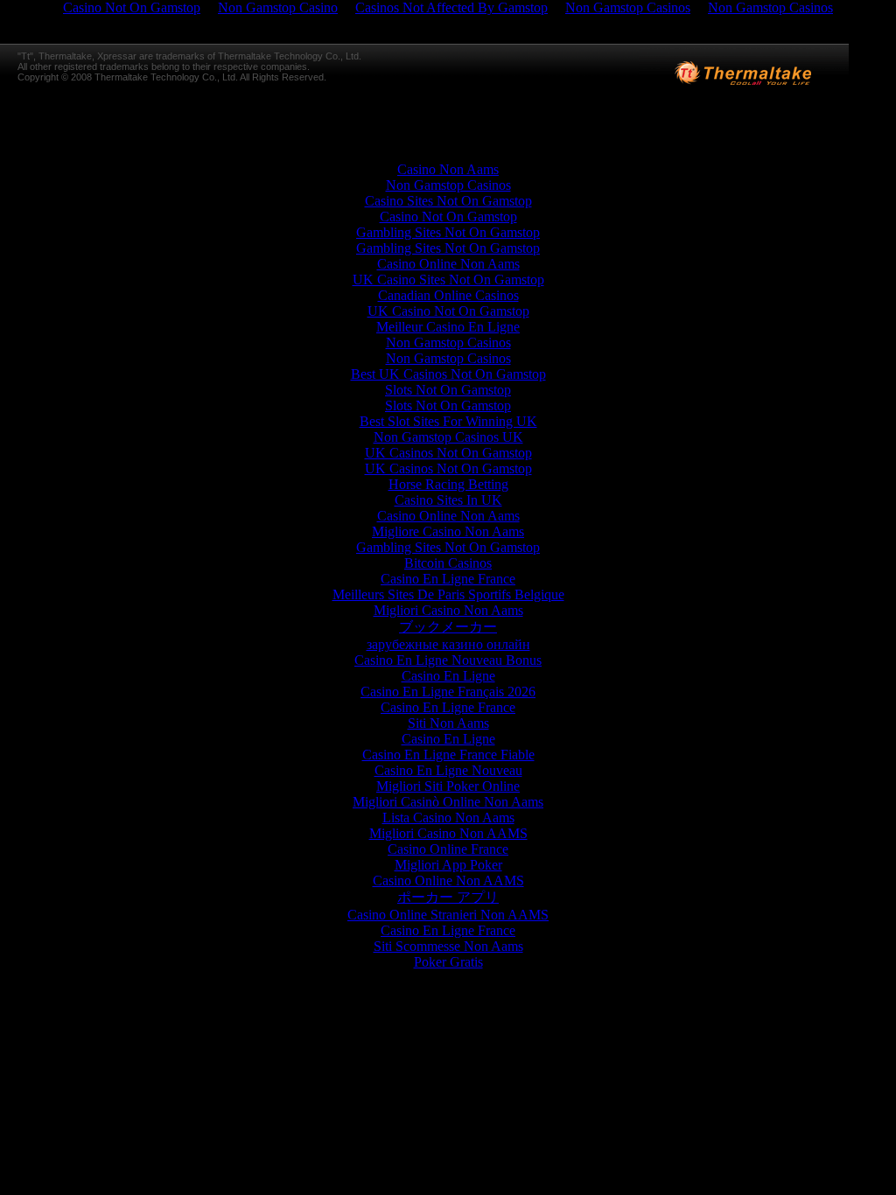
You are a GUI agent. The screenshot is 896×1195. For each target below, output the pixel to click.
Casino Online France (448, 849)
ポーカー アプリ (448, 897)
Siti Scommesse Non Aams (448, 946)
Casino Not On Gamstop (448, 216)
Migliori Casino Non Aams (448, 610)
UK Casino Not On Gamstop (448, 311)
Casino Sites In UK (448, 500)
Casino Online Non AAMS (448, 880)
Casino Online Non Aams (448, 263)
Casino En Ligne (448, 675)
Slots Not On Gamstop (448, 389)
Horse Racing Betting (448, 484)
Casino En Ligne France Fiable (448, 754)
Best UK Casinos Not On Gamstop (448, 374)
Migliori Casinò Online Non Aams (448, 801)
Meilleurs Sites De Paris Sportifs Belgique (448, 594)
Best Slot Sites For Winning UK (448, 421)
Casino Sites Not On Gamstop (448, 200)
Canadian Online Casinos (448, 295)
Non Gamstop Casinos (448, 185)
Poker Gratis (448, 961)
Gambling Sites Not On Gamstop (448, 232)
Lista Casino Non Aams (448, 817)
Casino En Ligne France (448, 578)
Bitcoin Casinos (448, 563)
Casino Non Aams (448, 169)
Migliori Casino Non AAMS (448, 833)
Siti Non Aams (448, 723)
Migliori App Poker (448, 864)
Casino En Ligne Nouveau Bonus (448, 660)
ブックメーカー (448, 626)
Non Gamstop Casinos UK (448, 437)
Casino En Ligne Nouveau (448, 770)
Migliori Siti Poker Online (448, 786)
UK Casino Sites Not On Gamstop (448, 279)
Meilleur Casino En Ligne (448, 326)
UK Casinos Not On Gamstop (448, 452)
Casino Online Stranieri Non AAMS (448, 914)
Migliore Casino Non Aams (448, 531)
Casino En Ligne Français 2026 (448, 691)
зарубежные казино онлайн (448, 644)
